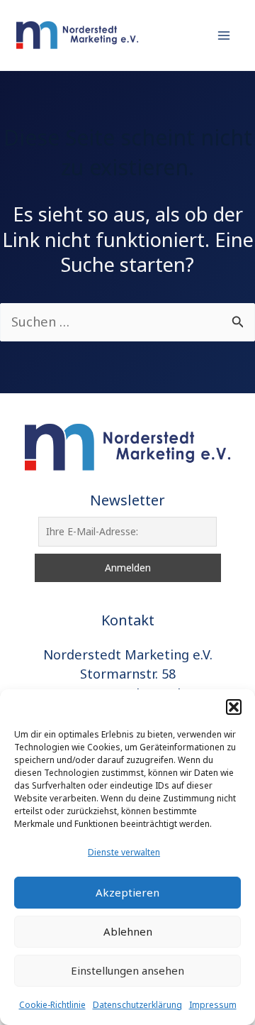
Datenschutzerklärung (137, 1005)
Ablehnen (127, 931)
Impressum (213, 1005)
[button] (234, 707)
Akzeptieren (127, 892)
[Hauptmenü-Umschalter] (224, 35)
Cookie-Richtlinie (52, 1005)
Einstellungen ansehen (127, 970)
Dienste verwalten (124, 852)
